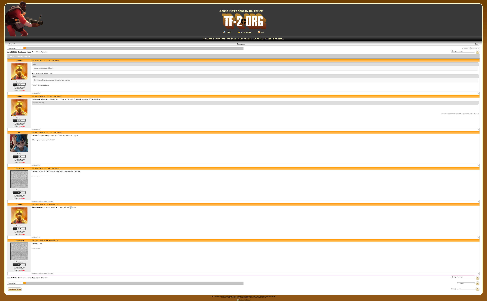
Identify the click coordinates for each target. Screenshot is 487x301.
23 (61, 132)
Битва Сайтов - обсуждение (39, 52)
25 (57, 204)
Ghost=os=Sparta (19, 168)
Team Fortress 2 (22, 52)
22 (61, 96)
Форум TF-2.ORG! (12, 52)
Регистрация (241, 44)
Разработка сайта (243, 297)
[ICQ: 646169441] (50, 201)
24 (58, 168)
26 (57, 240)
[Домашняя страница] (43, 201)
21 (58, 60)
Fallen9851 (20, 60)
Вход (476, 44)
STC (19, 132)
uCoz (264, 297)
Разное (29, 52)
